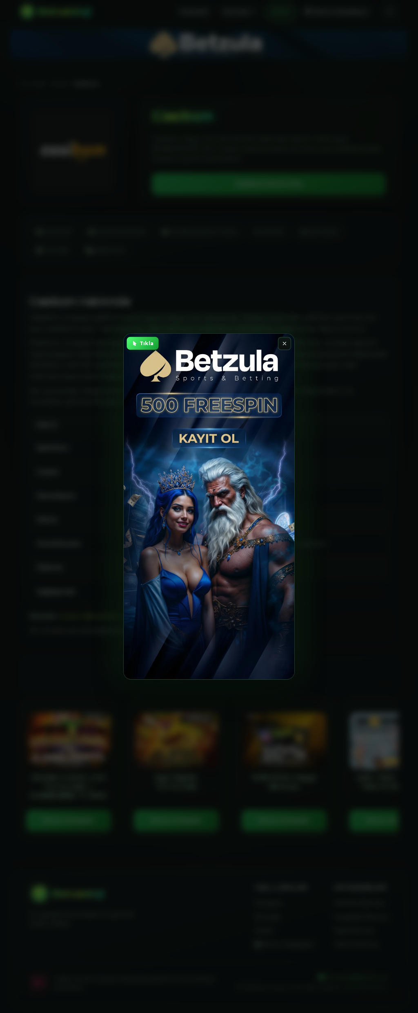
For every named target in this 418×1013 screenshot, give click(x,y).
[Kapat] (284, 343)
